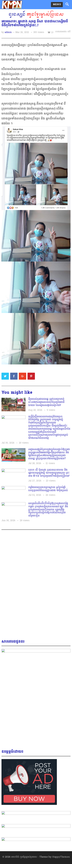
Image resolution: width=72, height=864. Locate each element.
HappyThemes (61, 857)
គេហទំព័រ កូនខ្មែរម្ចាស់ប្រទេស (24, 857)
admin (8, 32)
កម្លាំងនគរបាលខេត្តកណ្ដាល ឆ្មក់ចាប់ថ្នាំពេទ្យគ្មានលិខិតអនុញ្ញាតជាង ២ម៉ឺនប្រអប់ (48, 488)
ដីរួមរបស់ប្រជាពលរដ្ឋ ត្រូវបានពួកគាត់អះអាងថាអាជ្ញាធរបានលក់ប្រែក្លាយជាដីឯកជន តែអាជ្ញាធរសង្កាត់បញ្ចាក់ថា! (46, 402)
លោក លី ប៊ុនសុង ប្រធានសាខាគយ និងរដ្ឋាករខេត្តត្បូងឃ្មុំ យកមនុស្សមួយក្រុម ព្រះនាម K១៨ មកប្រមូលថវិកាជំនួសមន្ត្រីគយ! (49, 473)
